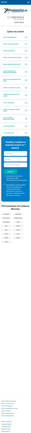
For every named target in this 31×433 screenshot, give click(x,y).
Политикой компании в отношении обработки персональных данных (14, 189)
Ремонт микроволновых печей (9, 408)
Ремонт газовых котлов (7, 415)
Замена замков (5, 431)
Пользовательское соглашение (16, 180)
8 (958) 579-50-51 (17, 17)
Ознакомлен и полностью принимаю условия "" (16, 178)
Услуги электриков (6, 424)
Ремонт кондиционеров (7, 413)
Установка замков (6, 426)
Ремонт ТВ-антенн (6, 411)
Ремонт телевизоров (6, 406)
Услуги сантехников (6, 421)
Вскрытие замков (6, 429)
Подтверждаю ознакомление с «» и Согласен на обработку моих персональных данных (16, 190)
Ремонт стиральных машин (8, 401)
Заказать (10, 172)
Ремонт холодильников (7, 403)
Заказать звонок (19, 22)
